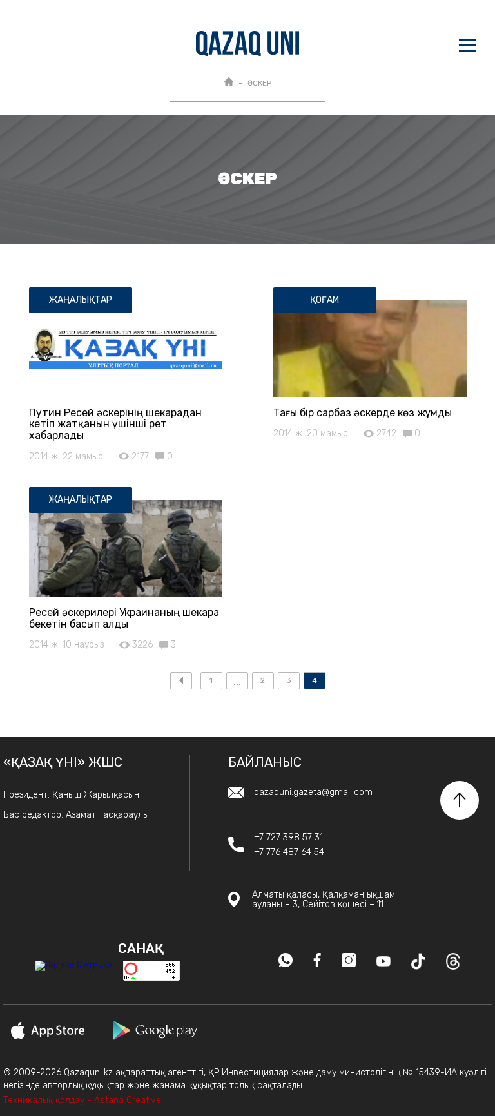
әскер (259, 83)
